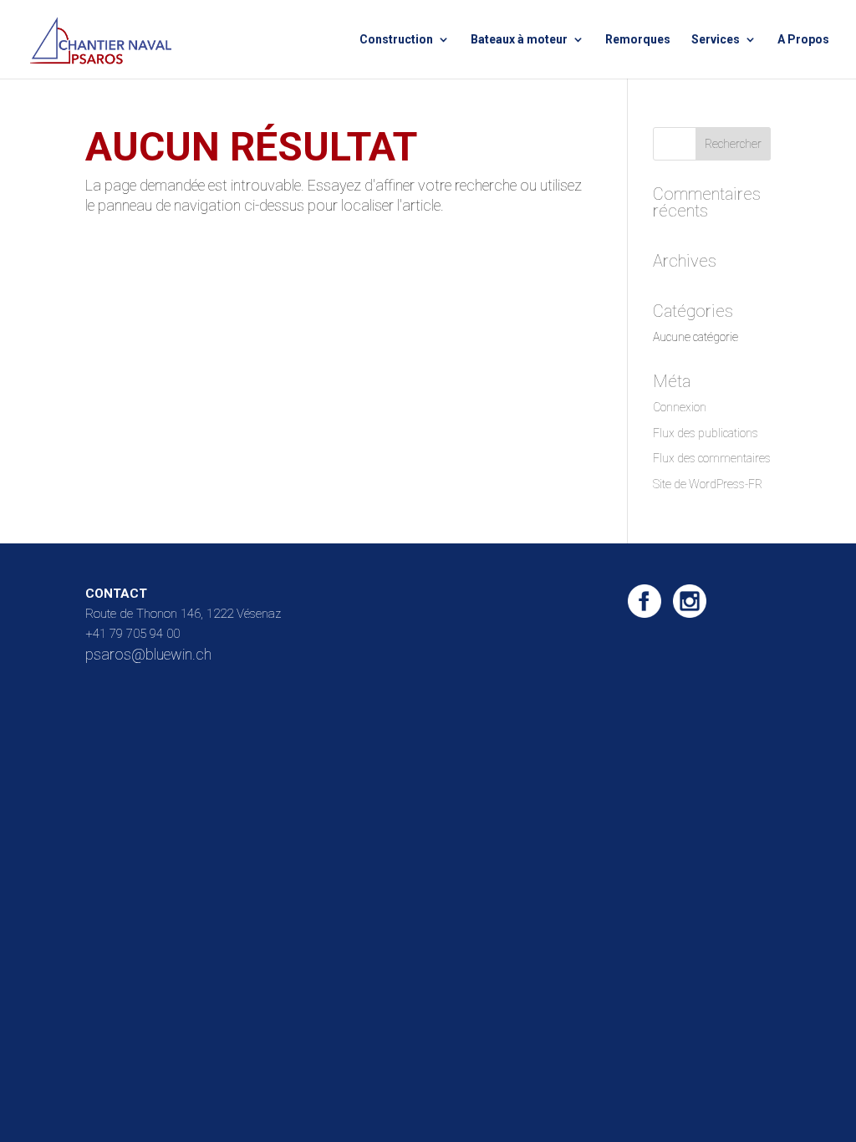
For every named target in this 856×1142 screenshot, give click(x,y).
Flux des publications (705, 433)
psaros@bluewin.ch (148, 654)
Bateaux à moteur (519, 39)
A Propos (803, 39)
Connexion (679, 407)
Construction (396, 39)
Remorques (637, 39)
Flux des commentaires (712, 458)
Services (715, 39)
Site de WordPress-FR (707, 484)
